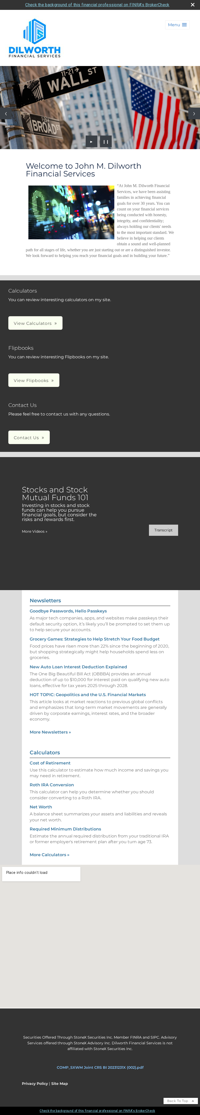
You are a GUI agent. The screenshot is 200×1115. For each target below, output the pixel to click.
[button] (177, 24)
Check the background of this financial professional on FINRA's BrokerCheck (97, 4)
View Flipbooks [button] (31, 380)
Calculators (45, 752)
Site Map (59, 1083)
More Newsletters (50, 732)
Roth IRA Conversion (52, 784)
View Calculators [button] (33, 323)
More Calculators (50, 854)
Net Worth (41, 806)
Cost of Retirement (50, 763)
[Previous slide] (6, 113)
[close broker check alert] (193, 5)
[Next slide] (194, 113)
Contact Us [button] (26, 437)
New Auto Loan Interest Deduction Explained (78, 666)
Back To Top (178, 1101)
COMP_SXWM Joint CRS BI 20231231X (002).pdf (100, 1067)
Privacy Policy (35, 1083)
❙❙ (106, 141)
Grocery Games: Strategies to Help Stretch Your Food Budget (95, 639)
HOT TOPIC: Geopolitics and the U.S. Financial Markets (88, 694)
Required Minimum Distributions (65, 829)
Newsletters (45, 600)
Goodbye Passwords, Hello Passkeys (68, 611)
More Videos (34, 531)
